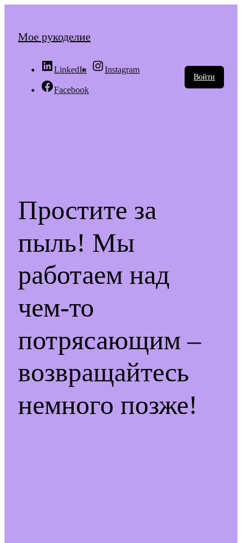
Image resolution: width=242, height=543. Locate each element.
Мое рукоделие (54, 36)
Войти (204, 77)
